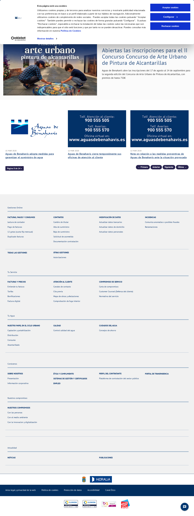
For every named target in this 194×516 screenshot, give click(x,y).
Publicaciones (106, 457)
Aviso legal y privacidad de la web (20, 490)
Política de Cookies (71, 31)
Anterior (156, 167)
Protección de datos (73, 490)
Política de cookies (49, 490)
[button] (14, 168)
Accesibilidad (93, 490)
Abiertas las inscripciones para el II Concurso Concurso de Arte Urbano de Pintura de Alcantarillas (144, 56)
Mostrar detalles (45, 38)
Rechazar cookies (170, 26)
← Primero (143, 167)
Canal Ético (110, 490)
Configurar (168, 17)
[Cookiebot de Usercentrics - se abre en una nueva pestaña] (18, 39)
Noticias (11, 457)
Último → (182, 167)
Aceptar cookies (170, 7)
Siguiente (169, 167)
